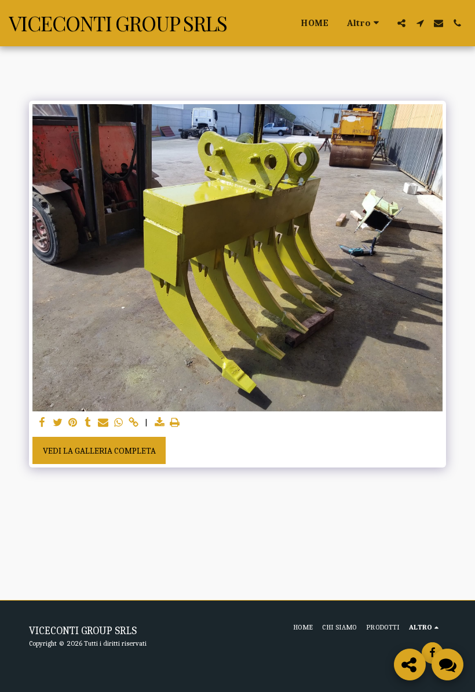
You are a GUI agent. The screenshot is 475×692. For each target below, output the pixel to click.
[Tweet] (57, 423)
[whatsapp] (118, 423)
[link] (133, 423)
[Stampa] (174, 423)
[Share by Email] (103, 423)
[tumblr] (87, 423)
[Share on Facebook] (42, 423)
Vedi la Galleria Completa (99, 451)
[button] (401, 23)
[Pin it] (72, 423)
